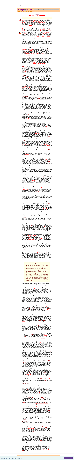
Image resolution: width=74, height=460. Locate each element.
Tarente (39, 186)
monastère (41, 238)
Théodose (44, 19)
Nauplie (39, 63)
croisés (37, 21)
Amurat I (42, 28)
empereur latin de (47, 66)
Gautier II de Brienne (28, 305)
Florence (23, 28)
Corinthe (34, 63)
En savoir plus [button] (19, 458)
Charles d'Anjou (25, 189)
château (46, 159)
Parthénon (24, 49)
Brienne (30, 25)
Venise (45, 335)
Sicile (40, 342)
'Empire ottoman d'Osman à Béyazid (41, 403)
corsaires (27, 94)
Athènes (23, 20)
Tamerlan (43, 415)
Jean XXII (48, 309)
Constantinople (31, 21)
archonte (44, 33)
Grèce (34, 20)
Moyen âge (29, 87)
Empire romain (31, 19)
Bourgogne (25, 71)
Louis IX (37, 111)
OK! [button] (68, 457)
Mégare (42, 53)
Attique (38, 36)
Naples (48, 145)
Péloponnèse (32, 62)
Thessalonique (42, 22)
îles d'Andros (47, 54)
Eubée (27, 53)
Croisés (23, 33)
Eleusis (33, 239)
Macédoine (37, 133)
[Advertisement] (41, 5)
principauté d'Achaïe (25, 144)
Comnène (48, 157)
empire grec (27, 154)
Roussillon (34, 288)
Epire (23, 80)
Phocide (48, 36)
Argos (43, 63)
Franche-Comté (44, 35)
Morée (40, 392)
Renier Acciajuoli (46, 27)
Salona (38, 53)
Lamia (33, 167)
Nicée (47, 126)
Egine (29, 55)
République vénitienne (45, 449)
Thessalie (43, 338)
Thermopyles (33, 53)
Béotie (43, 36)
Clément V (48, 306)
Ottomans (38, 406)
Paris (26, 118)
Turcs (40, 30)
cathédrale (31, 49)
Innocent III (31, 50)
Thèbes (23, 22)
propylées (43, 59)
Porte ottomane (29, 443)
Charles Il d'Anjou (45, 208)
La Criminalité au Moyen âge (42, 252)
